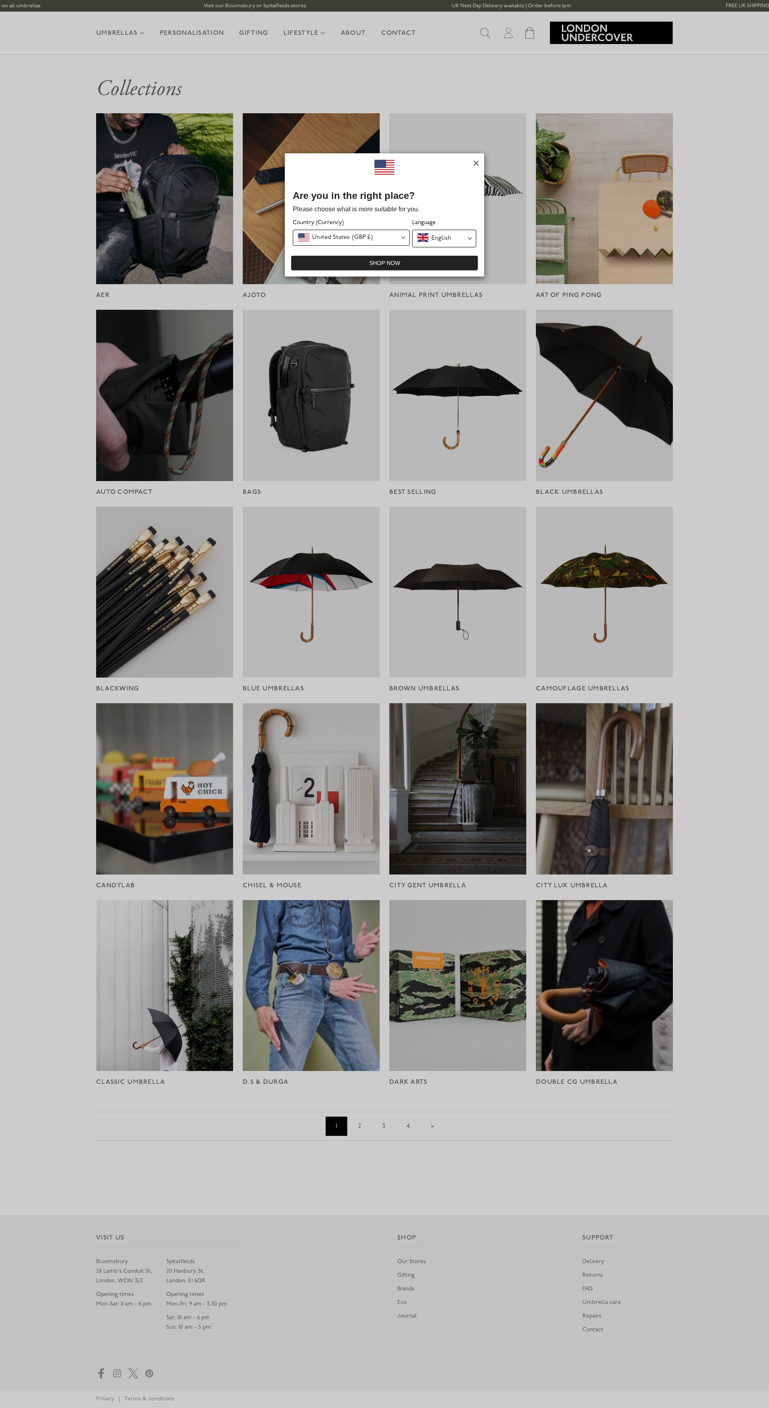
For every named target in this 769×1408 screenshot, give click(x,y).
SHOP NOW (384, 263)
